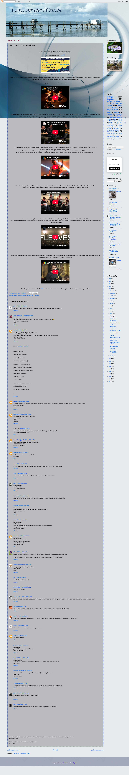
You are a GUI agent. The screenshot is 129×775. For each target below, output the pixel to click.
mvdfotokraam (17, 587)
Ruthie (15, 606)
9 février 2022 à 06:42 (25, 428)
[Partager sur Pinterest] (37, 293)
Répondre (16, 310)
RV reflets (116, 128)
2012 (110, 381)
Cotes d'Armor (116, 138)
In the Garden (113, 204)
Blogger (74, 763)
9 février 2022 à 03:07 (28, 315)
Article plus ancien (97, 750)
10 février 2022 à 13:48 (24, 693)
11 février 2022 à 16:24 (22, 704)
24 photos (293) (113, 320)
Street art (119, 122)
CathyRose (16, 401)
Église (118, 131)
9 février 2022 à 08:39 (24, 496)
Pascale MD (16, 505)
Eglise (114, 119)
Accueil (55, 750)
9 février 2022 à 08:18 (22, 464)
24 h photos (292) (114, 346)
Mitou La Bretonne (18, 315)
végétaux (116, 112)
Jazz (114, 127)
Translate (118, 149)
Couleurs (112, 124)
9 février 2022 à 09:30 (24, 536)
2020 (110, 361)
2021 (110, 359)
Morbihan (110, 99)
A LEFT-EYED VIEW (113, 216)
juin (111, 306)
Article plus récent (13, 750)
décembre (112, 291)
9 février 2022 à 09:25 (21, 520)
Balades (114, 107)
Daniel (15, 483)
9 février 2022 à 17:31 (23, 625)
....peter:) (16, 683)
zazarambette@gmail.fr (19, 440)
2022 (110, 288)
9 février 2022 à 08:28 (22, 483)
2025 (110, 281)
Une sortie (112, 348)
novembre (112, 293)
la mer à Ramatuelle (113, 211)
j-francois (16, 645)
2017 (110, 369)
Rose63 (15, 330)
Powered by (110, 174)
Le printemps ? (113, 318)
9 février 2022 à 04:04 (22, 330)
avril (111, 311)
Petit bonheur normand (115, 330)
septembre (112, 298)
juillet (111, 303)
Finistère (109, 114)
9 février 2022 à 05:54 (24, 401)
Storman (65, 763)
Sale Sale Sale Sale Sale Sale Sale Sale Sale (115, 225)
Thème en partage (114, 101)
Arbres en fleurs (110, 139)
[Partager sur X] (33, 293)
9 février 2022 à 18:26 (22, 635)
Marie (15, 704)
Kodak (15, 635)
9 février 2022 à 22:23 (23, 683)
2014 (110, 376)
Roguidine (16, 536)
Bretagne (110, 97)
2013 (110, 379)
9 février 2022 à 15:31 (22, 606)
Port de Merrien (113, 340)
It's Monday (112, 245)
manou (15, 464)
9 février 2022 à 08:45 (24, 505)
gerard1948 (16, 658)
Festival (108, 138)
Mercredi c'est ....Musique (113, 327)
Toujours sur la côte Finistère (114, 343)
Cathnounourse (17, 564)
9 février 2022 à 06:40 (26, 414)
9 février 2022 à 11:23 (26, 564)
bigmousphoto (17, 414)
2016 (110, 371)
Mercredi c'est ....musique (115, 120)
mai (111, 308)
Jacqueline (16, 693)
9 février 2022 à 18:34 (23, 645)
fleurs (120, 105)
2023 (110, 286)
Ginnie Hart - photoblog (114, 244)
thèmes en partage (112, 109)
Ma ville (119, 116)
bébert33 (16, 552)
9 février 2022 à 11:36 (21, 577)
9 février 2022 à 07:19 (30, 440)
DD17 (15, 520)
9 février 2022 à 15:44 (23, 616)
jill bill (15, 306)
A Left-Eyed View (18, 596)
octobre (112, 296)
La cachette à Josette (114, 257)
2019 (110, 364)
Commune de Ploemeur (113, 130)
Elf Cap (111, 231)
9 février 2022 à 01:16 (22, 306)
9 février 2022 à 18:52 (27, 670)
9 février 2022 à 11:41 (26, 587)
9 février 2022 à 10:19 (23, 552)
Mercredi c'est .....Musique (113, 352)
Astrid (15, 473)
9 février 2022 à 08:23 (22, 473)
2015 (110, 374)
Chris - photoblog (113, 250)
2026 (110, 278)
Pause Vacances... (118, 260)
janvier (112, 355)
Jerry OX (15, 616)
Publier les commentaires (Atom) (22, 753)
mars (111, 313)
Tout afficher (119, 269)
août (111, 301)
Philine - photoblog (113, 223)
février (111, 316)
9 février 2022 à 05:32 (23, 346)
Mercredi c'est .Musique (115, 337)
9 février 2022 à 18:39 (24, 658)
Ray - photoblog (113, 202)
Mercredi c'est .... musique (33, 295)
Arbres (120, 119)
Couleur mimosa (113, 333)
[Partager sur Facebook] (35, 293)
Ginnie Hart (16, 496)
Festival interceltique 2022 (20, 295)
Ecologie (111, 122)
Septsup (15, 625)
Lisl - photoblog (113, 230)
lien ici (63, 55)
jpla (14, 577)
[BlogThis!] (32, 293)
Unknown (16, 452)
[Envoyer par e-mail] (30, 293)
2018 (110, 366)
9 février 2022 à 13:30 (27, 596)
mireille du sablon (18, 670)
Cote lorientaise (111, 131)
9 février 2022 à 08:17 (23, 452)
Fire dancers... (113, 239)
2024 (110, 283)
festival (42, 289)
